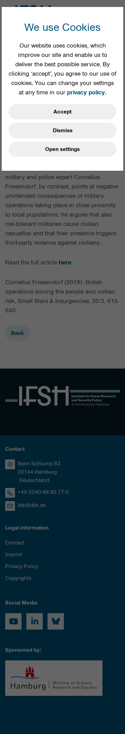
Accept (62, 112)
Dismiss (63, 130)
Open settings (62, 149)
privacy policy (86, 92)
